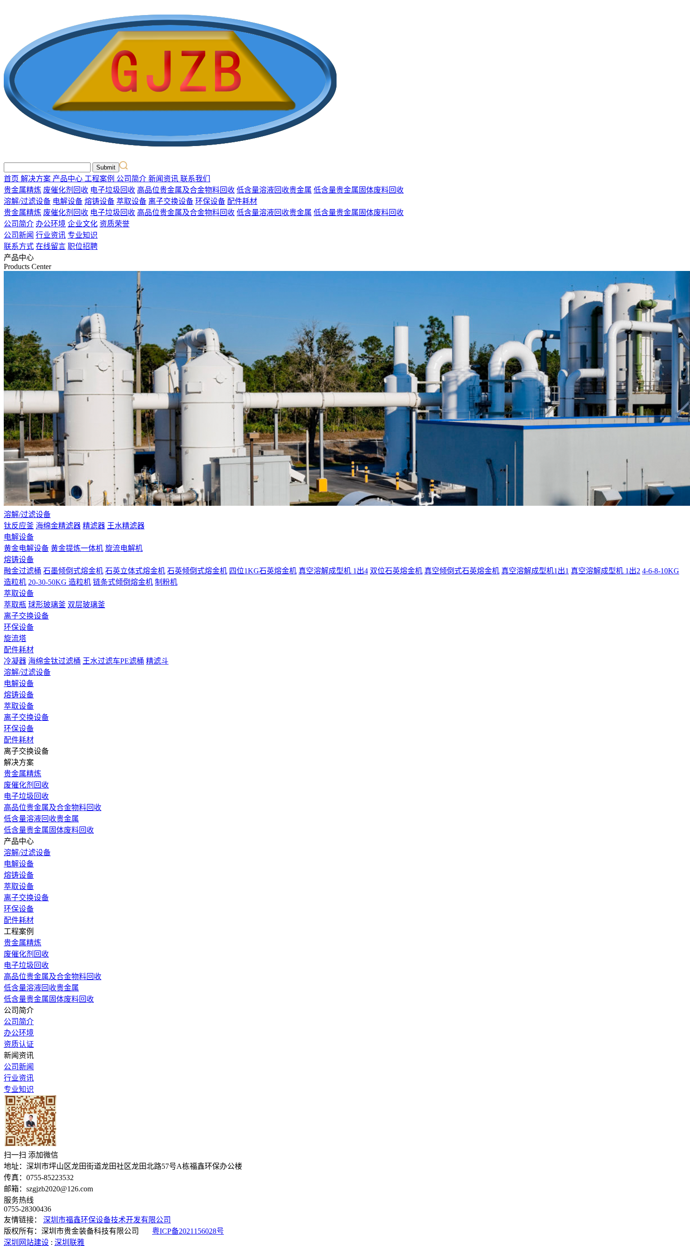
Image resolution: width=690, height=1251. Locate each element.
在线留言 (51, 246)
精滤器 (94, 526)
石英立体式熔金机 (135, 571)
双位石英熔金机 (396, 571)
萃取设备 (131, 201)
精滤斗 (157, 661)
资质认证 (19, 1044)
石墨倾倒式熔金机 (73, 571)
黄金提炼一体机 (77, 548)
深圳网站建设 (26, 1242)
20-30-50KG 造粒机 (59, 582)
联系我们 (195, 179)
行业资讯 (51, 235)
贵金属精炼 (22, 190)
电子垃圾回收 (112, 190)
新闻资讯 (164, 179)
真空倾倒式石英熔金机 (461, 571)
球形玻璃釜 (47, 605)
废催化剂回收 (65, 190)
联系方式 (19, 246)
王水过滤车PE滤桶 (113, 661)
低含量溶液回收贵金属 (274, 190)
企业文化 (83, 224)
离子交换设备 (170, 201)
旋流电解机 (124, 548)
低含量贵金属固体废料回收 (359, 190)
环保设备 (210, 201)
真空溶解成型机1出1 (535, 571)
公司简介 (132, 179)
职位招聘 (83, 246)
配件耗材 (242, 201)
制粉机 (166, 582)
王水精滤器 (126, 526)
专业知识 (83, 235)
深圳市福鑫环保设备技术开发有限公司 (107, 1220)
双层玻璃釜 (86, 605)
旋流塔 (15, 638)
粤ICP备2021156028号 (188, 1231)
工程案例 (100, 179)
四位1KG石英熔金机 (263, 571)
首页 (12, 179)
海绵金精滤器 (58, 526)
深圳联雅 (69, 1242)
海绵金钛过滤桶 (54, 661)
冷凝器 (15, 661)
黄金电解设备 (26, 548)
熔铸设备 (99, 201)
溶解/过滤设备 (27, 201)
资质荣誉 (115, 224)
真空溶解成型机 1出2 (605, 571)
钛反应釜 (19, 526)
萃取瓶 (15, 605)
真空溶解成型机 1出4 (333, 571)
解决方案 (37, 179)
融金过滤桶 (22, 571)
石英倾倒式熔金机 (197, 571)
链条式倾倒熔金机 (123, 582)
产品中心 (68, 179)
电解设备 (68, 201)
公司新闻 (19, 235)
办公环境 (51, 224)
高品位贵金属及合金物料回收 (186, 190)
